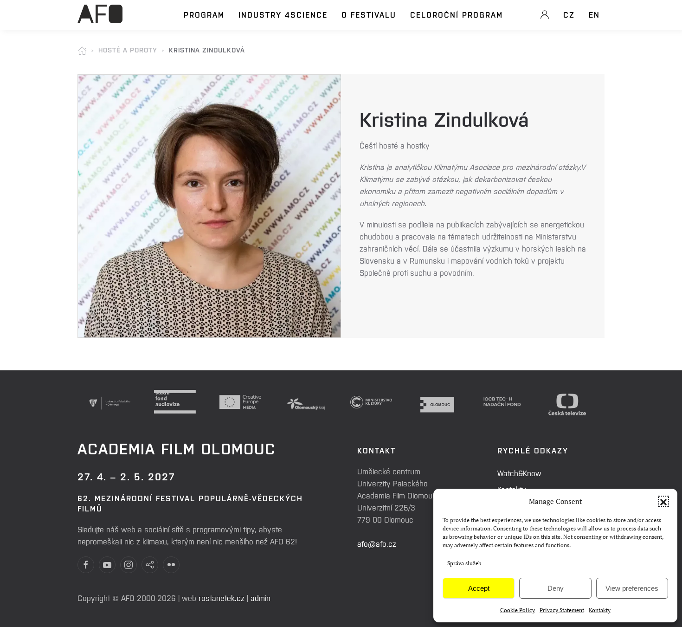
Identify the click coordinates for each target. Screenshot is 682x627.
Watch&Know (519, 473)
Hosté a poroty (127, 49)
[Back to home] (99, 19)
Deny (555, 588)
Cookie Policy (517, 610)
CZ (569, 14)
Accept (478, 588)
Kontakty (600, 610)
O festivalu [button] (368, 14)
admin (260, 597)
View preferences (631, 588)
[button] (663, 501)
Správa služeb (464, 563)
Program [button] (204, 14)
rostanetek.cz (221, 597)
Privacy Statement (562, 610)
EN (594, 14)
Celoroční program (456, 14)
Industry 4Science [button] (283, 14)
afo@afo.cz (376, 543)
